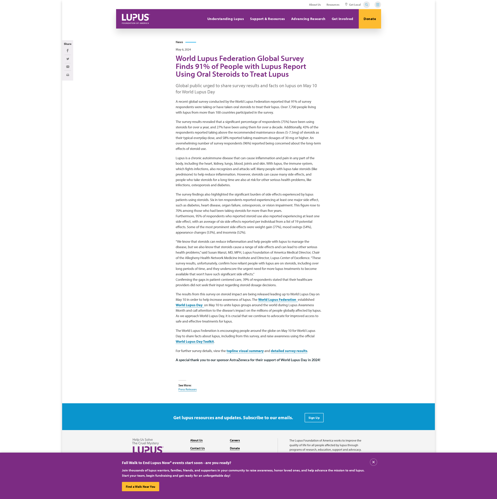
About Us (315, 4)
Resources (333, 4)
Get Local (354, 4)
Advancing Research (308, 19)
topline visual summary (245, 351)
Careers (235, 440)
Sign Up (314, 418)
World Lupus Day (190, 305)
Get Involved (342, 19)
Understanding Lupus (225, 19)
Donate (370, 19)
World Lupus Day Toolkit (195, 341)
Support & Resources (267, 19)
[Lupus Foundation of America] (136, 19)
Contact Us (197, 448)
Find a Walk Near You (140, 487)
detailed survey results (289, 351)
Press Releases (187, 389)
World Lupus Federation (278, 299)
